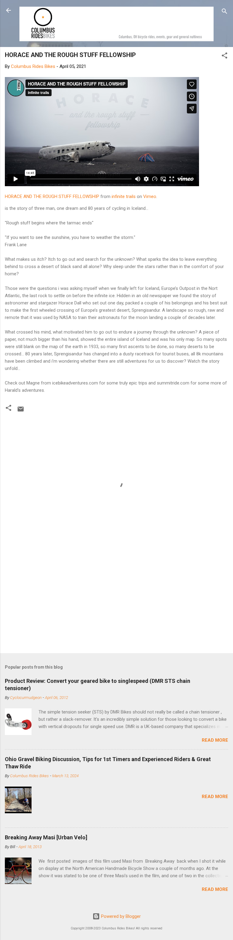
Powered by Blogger (120, 916)
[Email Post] (20, 411)
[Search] (224, 12)
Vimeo (149, 196)
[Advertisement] (116, 601)
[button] (224, 56)
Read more (215, 740)
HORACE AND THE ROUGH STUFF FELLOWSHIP (52, 196)
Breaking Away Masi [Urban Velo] (46, 837)
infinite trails (124, 196)
